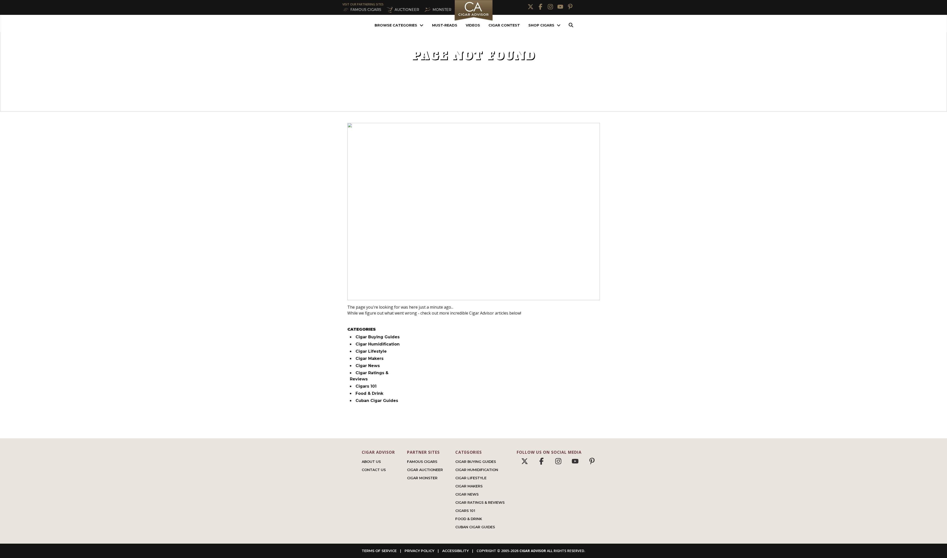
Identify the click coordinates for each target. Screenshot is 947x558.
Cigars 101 (366, 386)
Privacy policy (419, 551)
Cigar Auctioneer (425, 470)
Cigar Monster (422, 478)
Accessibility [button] (455, 551)
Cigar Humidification (378, 344)
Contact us (374, 470)
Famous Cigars (422, 461)
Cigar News (368, 365)
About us (371, 461)
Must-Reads (444, 25)
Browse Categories (396, 25)
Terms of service (379, 551)
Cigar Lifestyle (371, 351)
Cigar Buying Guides (378, 337)
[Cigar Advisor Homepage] (473, 20)
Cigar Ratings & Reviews (480, 502)
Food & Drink (369, 393)
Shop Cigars (541, 25)
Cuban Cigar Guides (377, 400)
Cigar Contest (504, 25)
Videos (473, 25)
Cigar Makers (370, 358)
